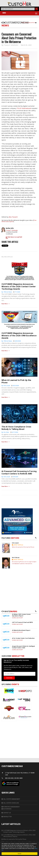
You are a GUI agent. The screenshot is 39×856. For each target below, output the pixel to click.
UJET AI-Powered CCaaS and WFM (22, 622)
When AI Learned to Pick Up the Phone (23, 547)
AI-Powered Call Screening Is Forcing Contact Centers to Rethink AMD (19, 472)
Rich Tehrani (15, 557)
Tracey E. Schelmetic (11, 45)
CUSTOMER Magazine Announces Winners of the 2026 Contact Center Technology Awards (19, 286)
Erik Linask (15, 543)
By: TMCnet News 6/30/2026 (11, 341)
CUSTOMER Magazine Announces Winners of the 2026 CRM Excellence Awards (19, 335)
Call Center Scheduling (11, 803)
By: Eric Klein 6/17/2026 (10, 432)
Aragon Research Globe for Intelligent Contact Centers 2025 (23, 647)
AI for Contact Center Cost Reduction (23, 638)
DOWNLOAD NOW (17, 618)
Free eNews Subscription (28, 22)
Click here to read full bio (14, 237)
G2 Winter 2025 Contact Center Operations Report (21, 615)
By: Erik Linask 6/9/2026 (10, 477)
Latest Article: (18, 545)
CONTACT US (7, 813)
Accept (19, 853)
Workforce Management (11, 807)
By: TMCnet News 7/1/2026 (11, 292)
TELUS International (24, 108)
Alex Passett (13, 217)
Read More (5, 303)
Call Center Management (11, 799)
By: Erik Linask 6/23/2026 (10, 385)
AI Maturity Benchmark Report (21, 630)
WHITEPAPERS (7, 809)
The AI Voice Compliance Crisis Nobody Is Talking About (16, 427)
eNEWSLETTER (7, 816)
